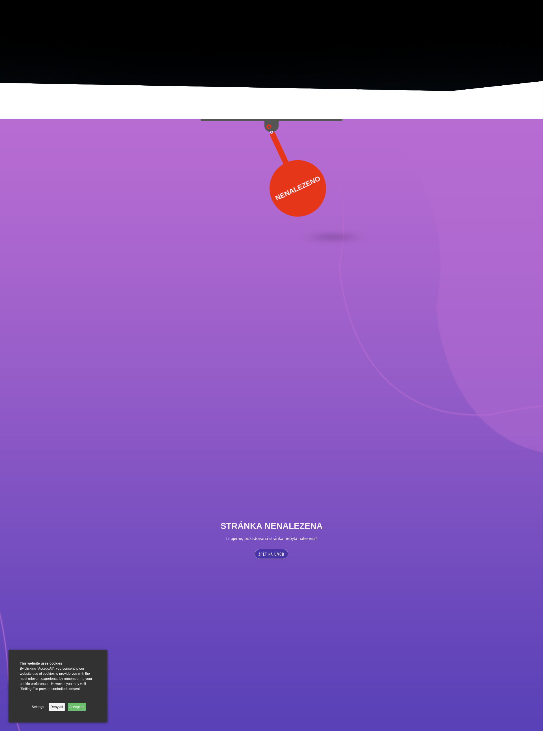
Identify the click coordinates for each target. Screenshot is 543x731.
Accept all (76, 707)
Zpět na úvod (271, 554)
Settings (38, 707)
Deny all (56, 707)
